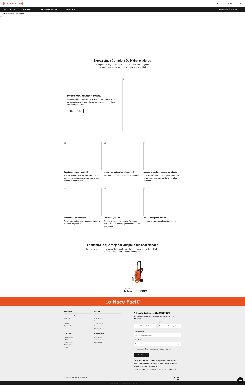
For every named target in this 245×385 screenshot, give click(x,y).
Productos (8, 9)
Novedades (27, 9)
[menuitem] (9, 9)
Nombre (136, 322)
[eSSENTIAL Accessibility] (219, 3)
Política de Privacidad (141, 363)
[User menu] (240, 9)
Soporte (69, 9)
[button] (75, 111)
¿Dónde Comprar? (223, 9)
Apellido (160, 322)
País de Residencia (139, 340)
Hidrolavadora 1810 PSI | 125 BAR (135, 291)
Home (4, 14)
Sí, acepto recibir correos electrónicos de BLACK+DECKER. (154, 349)
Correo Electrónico (139, 331)
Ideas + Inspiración (49, 9)
